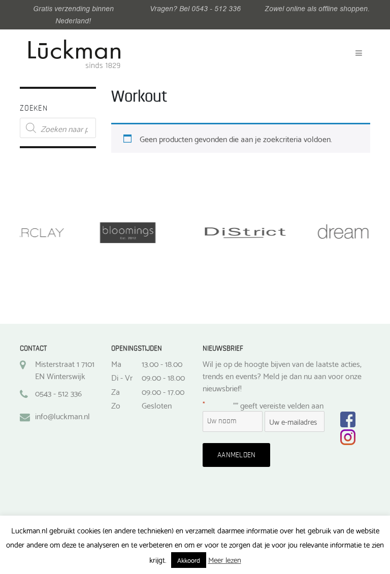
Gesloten (157, 405)
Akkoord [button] (188, 559)
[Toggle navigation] (358, 53)
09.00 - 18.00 (163, 377)
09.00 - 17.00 (163, 391)
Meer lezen (224, 559)
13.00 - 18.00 (162, 363)
